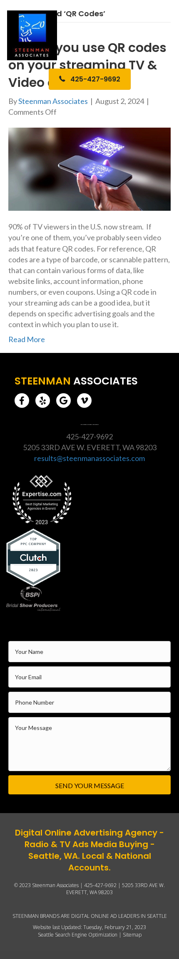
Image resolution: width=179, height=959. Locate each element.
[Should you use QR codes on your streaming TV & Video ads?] (89, 168)
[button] (22, 400)
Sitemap (132, 934)
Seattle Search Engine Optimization (77, 934)
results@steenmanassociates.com (89, 458)
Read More (26, 339)
